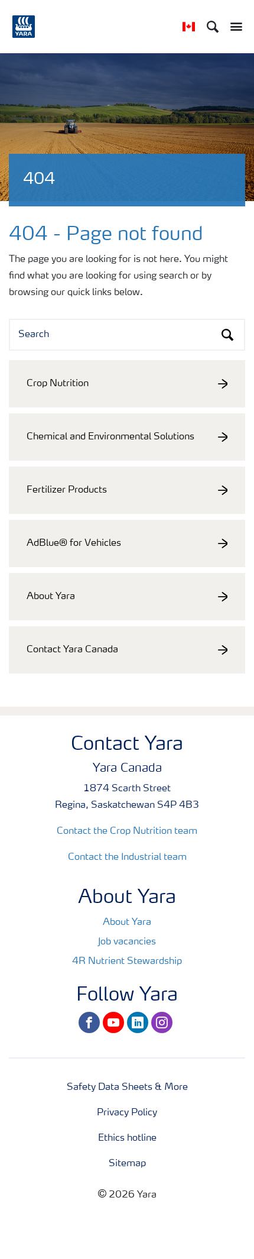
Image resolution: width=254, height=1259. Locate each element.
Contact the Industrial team (127, 857)
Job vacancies (127, 942)
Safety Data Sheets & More (127, 1087)
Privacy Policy (127, 1113)
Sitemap (127, 1164)
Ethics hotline (127, 1138)
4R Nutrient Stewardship (127, 961)
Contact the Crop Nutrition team (127, 831)
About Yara (127, 922)
